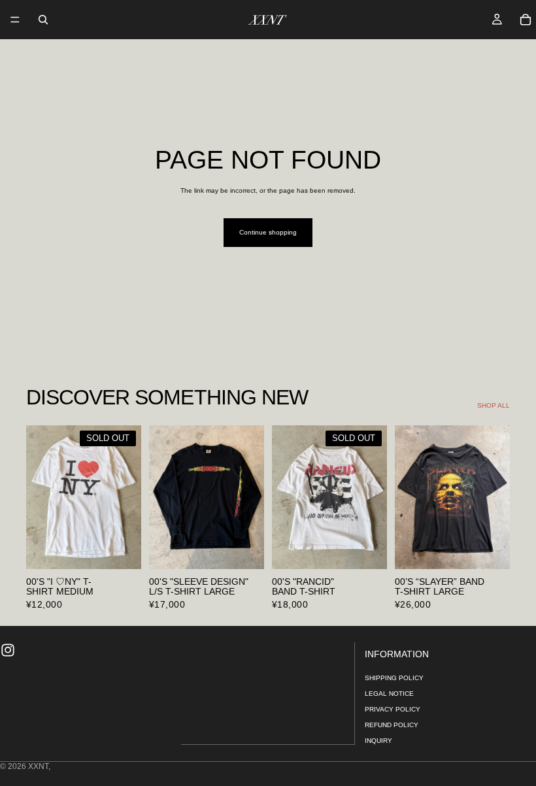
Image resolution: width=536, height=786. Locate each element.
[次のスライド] (126, 497)
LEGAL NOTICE (389, 694)
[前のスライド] (40, 497)
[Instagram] (8, 650)
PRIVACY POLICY (392, 709)
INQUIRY (378, 741)
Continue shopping (268, 232)
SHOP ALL (493, 405)
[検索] (43, 19)
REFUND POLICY (391, 725)
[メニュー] (15, 20)
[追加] (244, 549)
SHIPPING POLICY (394, 678)
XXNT (38, 766)
